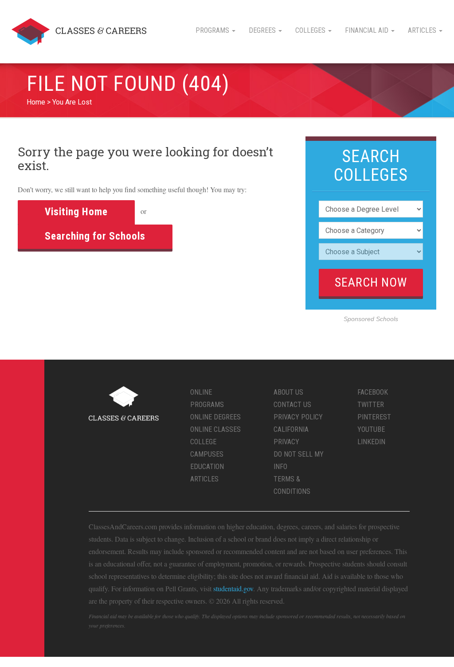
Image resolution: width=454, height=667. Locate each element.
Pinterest (374, 417)
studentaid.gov (233, 588)
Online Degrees (215, 417)
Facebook (372, 392)
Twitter (370, 404)
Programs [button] (213, 30)
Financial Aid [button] (367, 30)
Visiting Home (76, 212)
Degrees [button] (263, 30)
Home (36, 102)
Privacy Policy (298, 417)
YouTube (371, 429)
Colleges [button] (311, 30)
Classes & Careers (79, 31)
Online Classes (215, 429)
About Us (288, 392)
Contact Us (292, 404)
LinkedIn (371, 442)
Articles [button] (423, 30)
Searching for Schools (95, 236)
